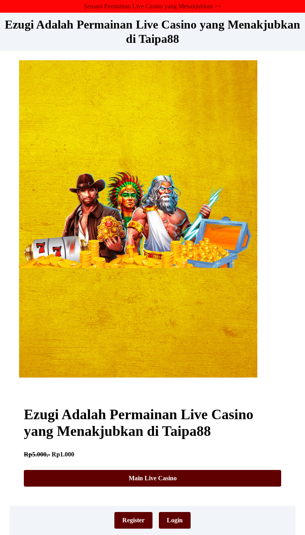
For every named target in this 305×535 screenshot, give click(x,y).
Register (133, 520)
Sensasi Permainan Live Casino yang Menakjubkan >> (153, 6)
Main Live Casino (153, 478)
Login (175, 520)
